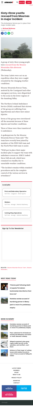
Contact (16, 382)
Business (16, 370)
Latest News (16, 368)
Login (28, 2)
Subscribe (22, 2)
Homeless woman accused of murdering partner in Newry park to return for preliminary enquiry (20, 325)
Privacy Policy (17, 377)
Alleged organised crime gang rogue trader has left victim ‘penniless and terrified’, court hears (19, 344)
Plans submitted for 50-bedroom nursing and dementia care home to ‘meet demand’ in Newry (20, 334)
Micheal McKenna (9, 28)
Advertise (16, 380)
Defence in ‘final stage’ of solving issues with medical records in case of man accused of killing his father (21, 352)
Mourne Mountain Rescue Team (16, 267)
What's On (16, 374)
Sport (16, 372)
